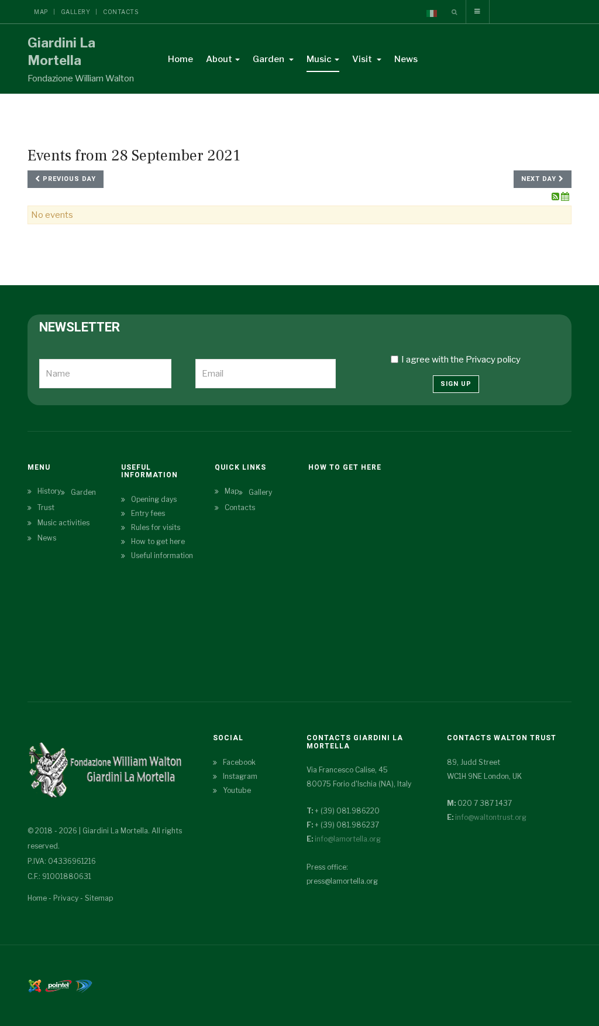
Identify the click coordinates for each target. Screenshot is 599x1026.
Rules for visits (155, 527)
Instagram (240, 776)
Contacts (120, 11)
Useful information (162, 555)
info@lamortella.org (348, 839)
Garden (269, 59)
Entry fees (148, 513)
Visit (363, 59)
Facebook (239, 762)
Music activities (63, 522)
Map (41, 11)
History (49, 491)
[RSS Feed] (556, 196)
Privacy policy (493, 359)
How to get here (158, 541)
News (406, 59)
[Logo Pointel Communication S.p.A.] (58, 985)
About (219, 59)
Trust (45, 507)
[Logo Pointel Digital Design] (83, 985)
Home (180, 59)
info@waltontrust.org (490, 817)
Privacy (65, 898)
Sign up (455, 384)
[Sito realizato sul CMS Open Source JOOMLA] (34, 985)
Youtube (237, 790)
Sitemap (99, 898)
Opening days (154, 499)
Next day (540, 179)
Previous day (68, 179)
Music (319, 59)
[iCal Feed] (565, 196)
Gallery (76, 11)
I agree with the (461, 359)
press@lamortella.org (342, 881)
